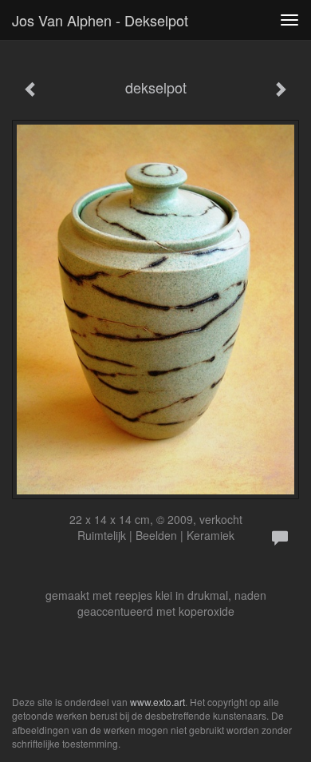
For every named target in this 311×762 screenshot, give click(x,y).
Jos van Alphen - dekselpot (100, 20)
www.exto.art (157, 701)
